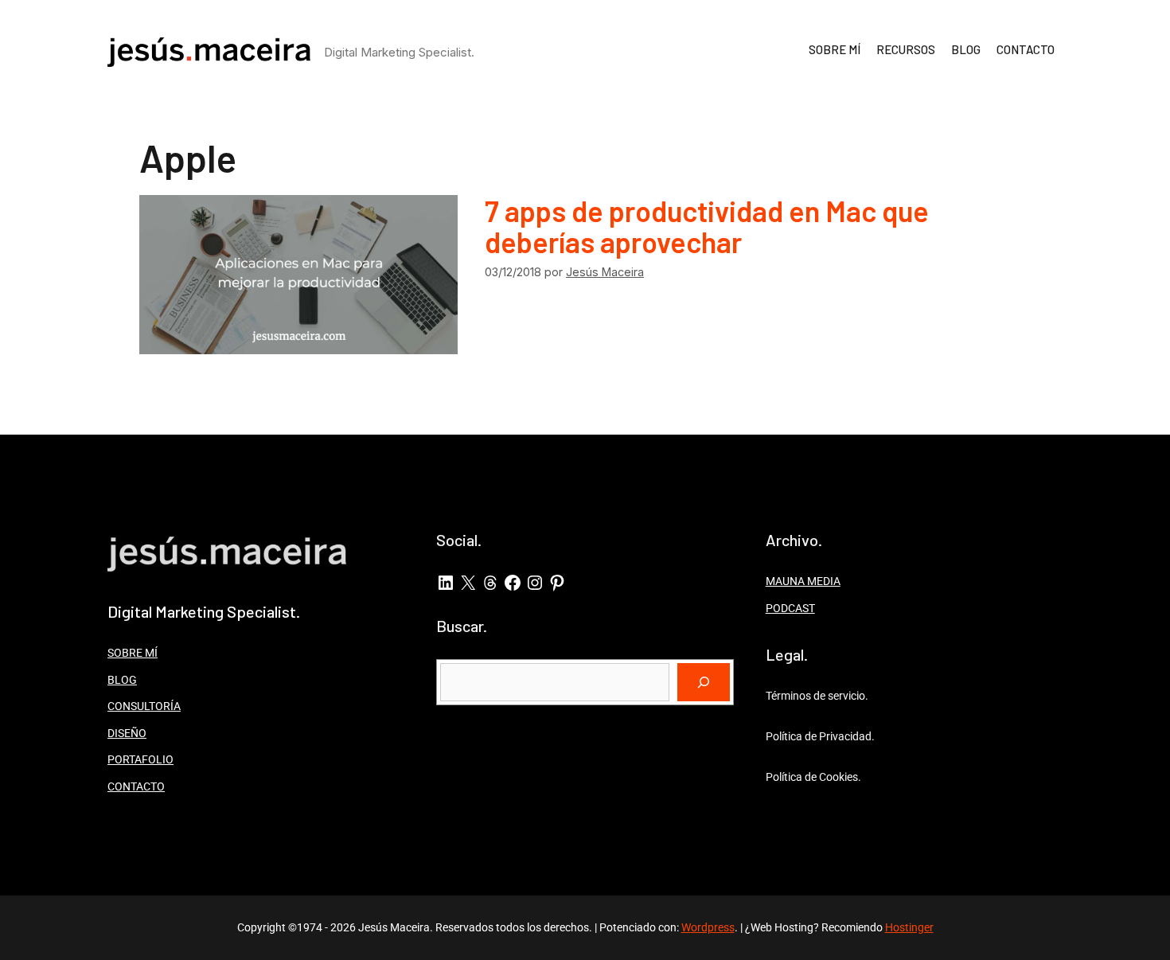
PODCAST (790, 608)
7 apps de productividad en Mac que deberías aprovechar (707, 226)
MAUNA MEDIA (803, 581)
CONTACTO (1025, 49)
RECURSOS (905, 49)
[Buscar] (703, 682)
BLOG (966, 49)
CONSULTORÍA (144, 706)
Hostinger (909, 927)
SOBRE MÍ (834, 49)
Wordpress (708, 927)
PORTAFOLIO (140, 759)
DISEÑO (126, 733)
